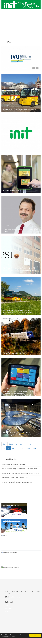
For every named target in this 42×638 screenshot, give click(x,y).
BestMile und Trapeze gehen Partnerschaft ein (19, 109)
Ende (34, 448)
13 (34, 444)
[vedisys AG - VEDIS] (21, 510)
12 (30, 444)
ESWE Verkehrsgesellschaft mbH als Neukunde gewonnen (18, 67)
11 (25, 444)
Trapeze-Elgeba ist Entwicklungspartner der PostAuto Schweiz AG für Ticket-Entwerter (18, 311)
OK (35, 635)
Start (4, 444)
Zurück (11, 444)
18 (22, 448)
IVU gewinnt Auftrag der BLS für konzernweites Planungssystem (20, 396)
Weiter (28, 448)
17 (17, 448)
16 (13, 448)
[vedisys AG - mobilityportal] (21, 567)
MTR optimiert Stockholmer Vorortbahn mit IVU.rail (21, 356)
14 (3, 448)
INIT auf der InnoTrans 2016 (13, 150)
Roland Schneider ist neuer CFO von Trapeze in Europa (20, 230)
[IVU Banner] (21, 542)
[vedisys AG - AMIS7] (21, 494)
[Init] (21, 4)
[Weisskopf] (21, 558)
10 (21, 444)
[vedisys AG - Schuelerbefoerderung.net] (21, 526)
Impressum (8, 608)
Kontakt (7, 611)
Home (7, 606)
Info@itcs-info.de (15, 597)
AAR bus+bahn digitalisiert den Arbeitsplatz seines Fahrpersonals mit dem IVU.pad (18, 434)
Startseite (20, 26)
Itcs (7, 63)
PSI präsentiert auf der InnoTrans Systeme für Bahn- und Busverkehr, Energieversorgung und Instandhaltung (19, 270)
